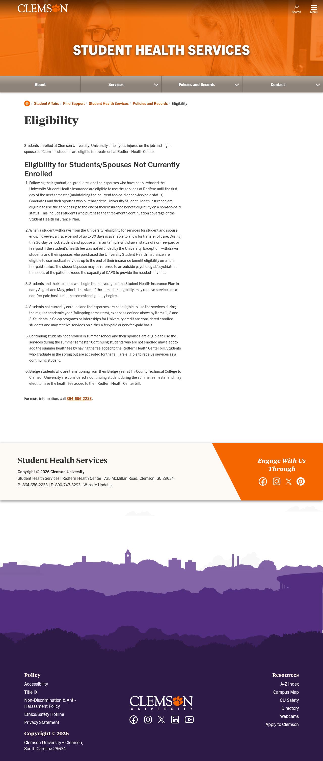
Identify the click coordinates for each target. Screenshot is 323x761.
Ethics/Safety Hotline (44, 714)
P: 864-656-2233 (33, 484)
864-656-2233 (79, 398)
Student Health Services (109, 103)
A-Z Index (289, 684)
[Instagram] (276, 483)
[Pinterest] (300, 483)
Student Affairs (46, 103)
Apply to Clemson (282, 724)
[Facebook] (262, 483)
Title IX (30, 692)
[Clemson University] (43, 13)
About (40, 84)
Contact (278, 84)
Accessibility (36, 684)
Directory (290, 708)
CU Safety (289, 700)
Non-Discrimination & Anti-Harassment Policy (50, 703)
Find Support (74, 103)
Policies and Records (197, 84)
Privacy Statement (41, 722)
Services (116, 84)
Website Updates (98, 484)
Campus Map (286, 692)
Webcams (289, 716)
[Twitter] (289, 483)
